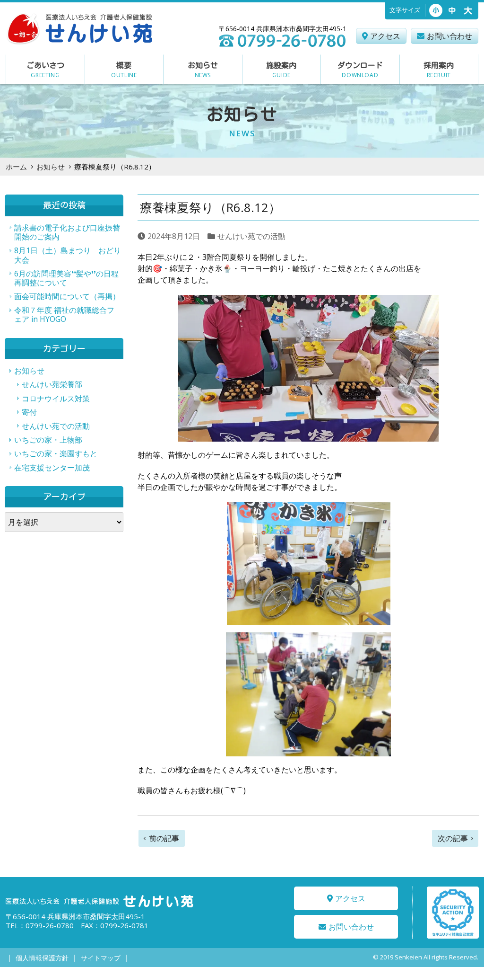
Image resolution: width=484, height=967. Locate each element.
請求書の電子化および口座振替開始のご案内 (67, 232)
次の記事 (453, 838)
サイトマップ (101, 957)
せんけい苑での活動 (251, 236)
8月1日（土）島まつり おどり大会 (67, 255)
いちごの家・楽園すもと (55, 453)
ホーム (16, 166)
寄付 (29, 412)
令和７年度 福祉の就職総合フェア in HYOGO (64, 314)
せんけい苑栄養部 (52, 384)
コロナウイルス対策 (56, 398)
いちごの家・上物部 (48, 440)
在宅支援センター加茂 (52, 467)
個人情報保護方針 (42, 957)
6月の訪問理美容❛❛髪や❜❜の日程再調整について (66, 278)
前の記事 (164, 838)
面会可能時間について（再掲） (67, 296)
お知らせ (50, 166)
